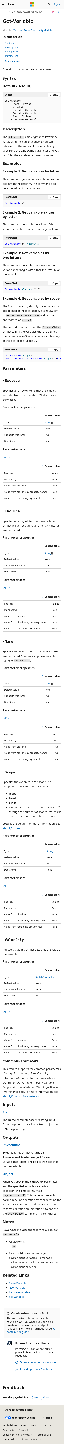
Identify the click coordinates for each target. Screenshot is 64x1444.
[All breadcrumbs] (5, 11)
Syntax (8, 43)
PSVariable (11, 1145)
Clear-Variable (17, 1283)
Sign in (57, 4)
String (47, 422)
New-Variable (17, 1287)
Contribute (8, 1430)
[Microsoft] (32, 4)
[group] (32, 357)
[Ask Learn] (53, 11)
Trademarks (9, 1439)
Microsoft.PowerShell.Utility (26, 11)
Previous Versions (31, 1425)
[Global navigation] (3, 4)
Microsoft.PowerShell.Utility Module (32, 30)
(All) (5, 457)
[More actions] (58, 11)
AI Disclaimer (10, 1425)
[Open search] (49, 4)
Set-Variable (16, 1297)
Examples (10, 51)
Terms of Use (44, 1434)
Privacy (22, 1430)
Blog (46, 1425)
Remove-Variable (19, 1292)
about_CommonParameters (20, 1096)
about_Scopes (11, 828)
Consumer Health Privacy (16, 1434)
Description (11, 47)
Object (8, 1174)
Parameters (11, 55)
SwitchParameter (44, 977)
